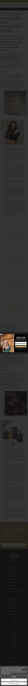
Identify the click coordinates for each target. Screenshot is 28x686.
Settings (14, 677)
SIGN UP (20, 346)
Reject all (14, 680)
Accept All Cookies (14, 683)
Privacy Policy (6, 673)
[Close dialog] (26, 335)
